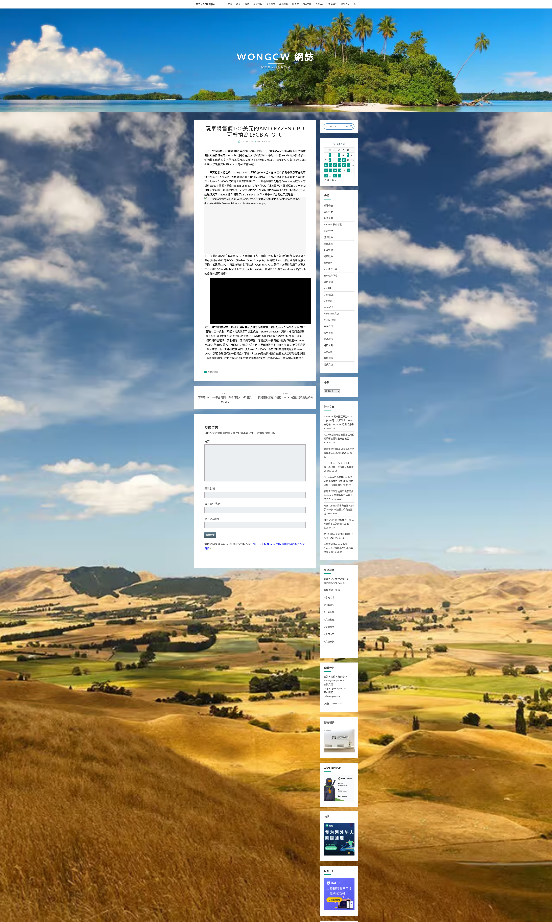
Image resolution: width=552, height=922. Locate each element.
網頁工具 (328, 345)
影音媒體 (328, 250)
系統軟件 (328, 231)
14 (326, 165)
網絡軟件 (328, 256)
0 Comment (265, 141)
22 (330, 170)
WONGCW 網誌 (205, 4)
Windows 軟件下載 (333, 224)
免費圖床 (270, 4)
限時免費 (328, 218)
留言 (207, 441)
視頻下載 (283, 4)
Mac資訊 (328, 288)
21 (326, 170)
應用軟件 (328, 262)
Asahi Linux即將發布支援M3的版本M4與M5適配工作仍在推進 (339, 509)
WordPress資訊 (331, 313)
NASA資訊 (329, 307)
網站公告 (328, 205)
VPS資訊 (328, 301)
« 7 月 (326, 180)
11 (344, 160)
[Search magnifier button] (351, 126)
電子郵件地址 (213, 503)
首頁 (230, 4)
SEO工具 (307, 4)
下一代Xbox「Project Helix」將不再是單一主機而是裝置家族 (339, 467)
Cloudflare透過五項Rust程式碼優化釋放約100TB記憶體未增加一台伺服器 (338, 481)
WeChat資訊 (330, 320)
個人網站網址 (212, 519)
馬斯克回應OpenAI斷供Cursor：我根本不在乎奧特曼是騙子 (338, 548)
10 (339, 160)
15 (330, 165)
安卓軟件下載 (331, 275)
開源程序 (328, 339)
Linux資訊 (329, 294)
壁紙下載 (257, 4)
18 (344, 165)
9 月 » (333, 180)
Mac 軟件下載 (330, 269)
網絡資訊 (213, 372)
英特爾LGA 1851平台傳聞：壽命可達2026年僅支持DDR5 (225, 397)
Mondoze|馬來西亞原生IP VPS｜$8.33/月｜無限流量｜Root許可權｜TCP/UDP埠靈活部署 (339, 420)
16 (335, 165)
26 (348, 170)
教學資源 (328, 332)
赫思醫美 (328, 211)
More (344, 4)
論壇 (238, 4)
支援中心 (319, 4)
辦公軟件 (328, 237)
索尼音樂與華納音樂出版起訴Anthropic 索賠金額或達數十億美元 (339, 495)
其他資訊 (328, 364)
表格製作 (332, 4)
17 (339, 165)
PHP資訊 (328, 326)
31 (339, 175)
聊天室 (295, 4)
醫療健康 (328, 358)
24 (339, 170)
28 (326, 175)
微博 (247, 4)
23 (335, 170)
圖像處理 (328, 243)
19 (348, 165)
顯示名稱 (210, 488)
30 (335, 175)
